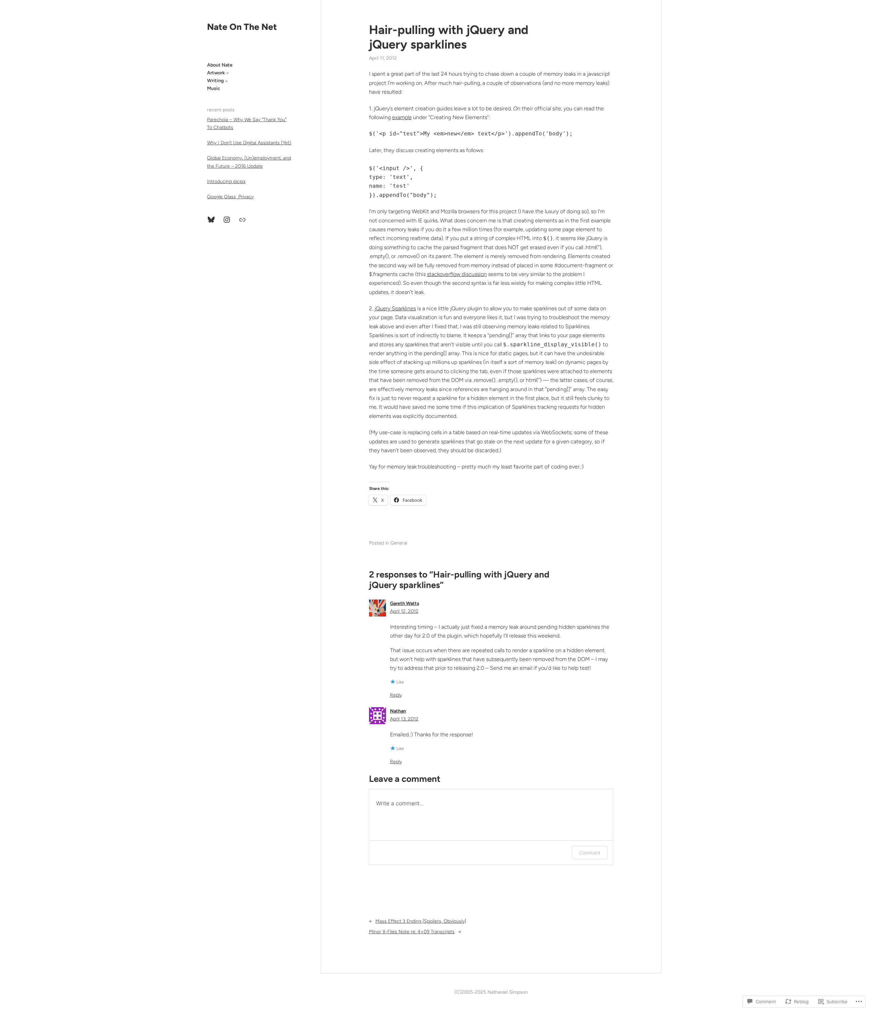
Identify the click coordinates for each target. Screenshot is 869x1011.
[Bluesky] (211, 220)
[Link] (242, 220)
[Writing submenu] (226, 80)
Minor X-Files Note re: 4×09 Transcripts (412, 932)
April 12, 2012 (404, 611)
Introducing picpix (226, 181)
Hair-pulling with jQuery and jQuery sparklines (448, 37)
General (398, 543)
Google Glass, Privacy (230, 197)
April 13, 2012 (404, 719)
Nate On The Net (242, 26)
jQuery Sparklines (395, 308)
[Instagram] (227, 220)
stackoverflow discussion (457, 274)
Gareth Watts (404, 603)
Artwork (216, 73)
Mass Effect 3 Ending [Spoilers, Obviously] (420, 921)
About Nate (220, 65)
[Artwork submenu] (227, 72)
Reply (396, 695)
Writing (215, 81)
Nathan (398, 711)
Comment (589, 853)
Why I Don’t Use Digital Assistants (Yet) (249, 143)
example (402, 117)
